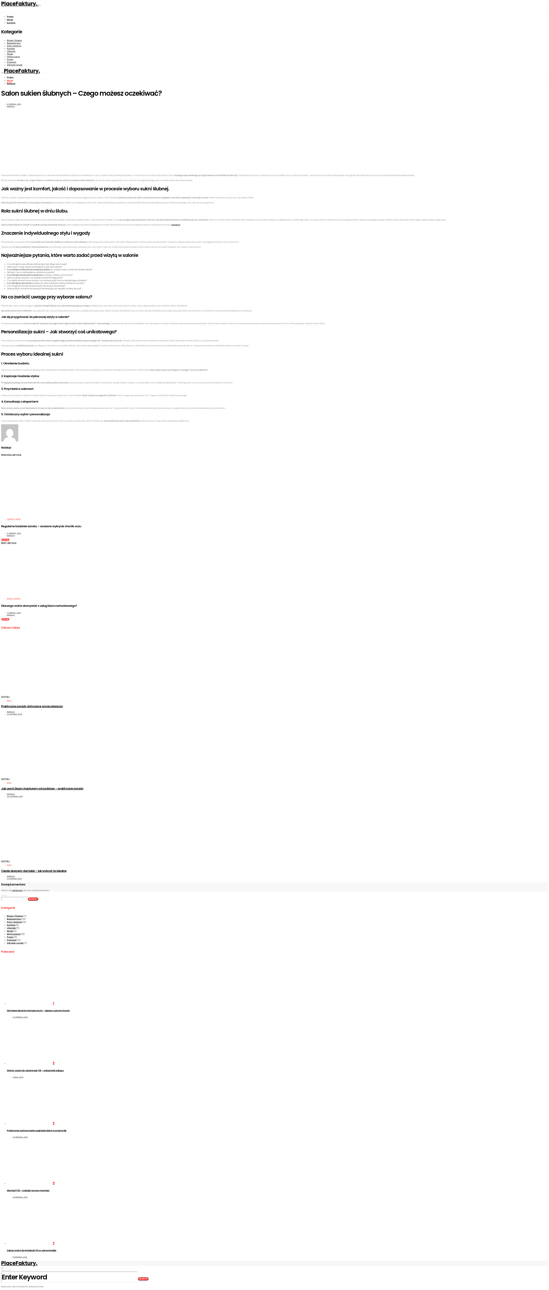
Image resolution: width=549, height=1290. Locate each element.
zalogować (17, 890)
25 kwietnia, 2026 (20, 1137)
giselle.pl (176, 224)
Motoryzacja (13, 56)
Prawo (10, 16)
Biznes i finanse (14, 40)
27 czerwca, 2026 (20, 1017)
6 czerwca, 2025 (14, 104)
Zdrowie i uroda (14, 64)
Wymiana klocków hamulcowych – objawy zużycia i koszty (38, 1010)
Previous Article (11, 455)
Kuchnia (11, 22)
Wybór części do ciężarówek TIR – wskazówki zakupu (35, 1070)
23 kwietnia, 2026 (20, 1197)
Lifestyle (11, 51)
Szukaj (4, 896)
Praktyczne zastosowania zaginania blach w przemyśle (36, 1130)
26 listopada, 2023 (15, 796)
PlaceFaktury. (19, 3)
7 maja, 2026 (18, 1077)
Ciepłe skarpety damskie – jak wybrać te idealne (33, 871)
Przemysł (11, 62)
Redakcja (11, 106)
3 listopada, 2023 (14, 879)
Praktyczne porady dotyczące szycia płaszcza (32, 706)
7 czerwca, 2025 (14, 613)
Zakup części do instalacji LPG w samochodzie (31, 1250)
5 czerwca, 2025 (14, 533)
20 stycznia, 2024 (14, 714)
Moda (10, 19)
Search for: (6, 1270)
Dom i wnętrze (14, 45)
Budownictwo (14, 43)
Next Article (8, 543)
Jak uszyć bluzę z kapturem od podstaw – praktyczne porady (42, 788)
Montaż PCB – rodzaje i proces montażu (28, 1190)
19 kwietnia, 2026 (20, 1257)
